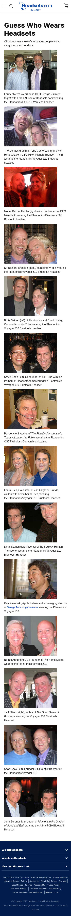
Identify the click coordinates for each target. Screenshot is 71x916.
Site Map (63, 881)
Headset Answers (36, 892)
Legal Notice (17, 885)
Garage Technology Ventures (22, 607)
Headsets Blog (55, 888)
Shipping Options (11, 881)
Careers (54, 881)
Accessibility (39, 885)
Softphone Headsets (38, 888)
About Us (45, 881)
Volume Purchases (60, 877)
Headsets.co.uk (52, 892)
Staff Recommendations (41, 877)
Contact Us (34, 881)
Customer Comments (20, 877)
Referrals (28, 885)
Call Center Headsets (19, 888)
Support (5, 877)
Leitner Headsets (20, 892)
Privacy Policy (53, 885)
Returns (24, 881)
